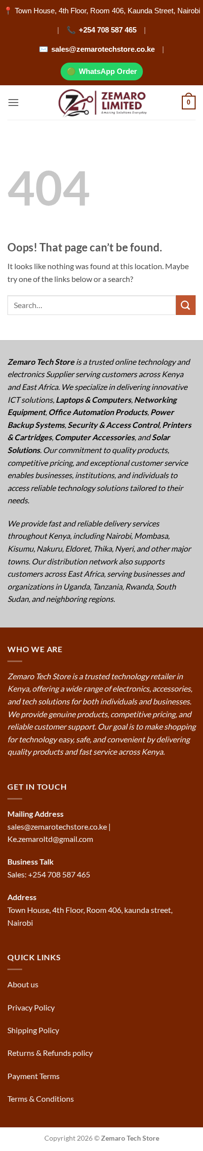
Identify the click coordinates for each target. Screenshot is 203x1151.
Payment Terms (34, 1076)
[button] (13, 102)
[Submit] (186, 304)
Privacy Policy (31, 1007)
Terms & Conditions (41, 1098)
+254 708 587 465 (107, 30)
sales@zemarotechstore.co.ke (103, 49)
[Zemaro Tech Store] (102, 102)
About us (23, 984)
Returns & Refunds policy (50, 1052)
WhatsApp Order (108, 71)
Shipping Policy (34, 1030)
